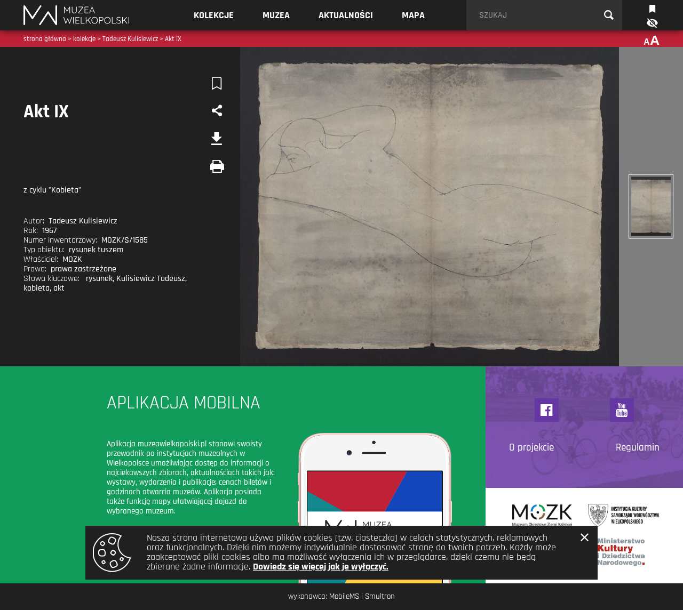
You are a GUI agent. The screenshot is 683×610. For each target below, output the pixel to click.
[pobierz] (216, 138)
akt (59, 288)
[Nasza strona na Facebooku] (547, 410)
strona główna (44, 39)
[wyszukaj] (608, 15)
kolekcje (84, 39)
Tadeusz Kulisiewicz (130, 39)
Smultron (380, 596)
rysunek (99, 278)
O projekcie (531, 448)
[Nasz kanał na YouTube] (622, 410)
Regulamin (638, 448)
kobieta (36, 288)
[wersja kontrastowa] (651, 23)
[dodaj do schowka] (216, 83)
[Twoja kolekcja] (652, 7)
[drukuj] (216, 166)
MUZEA (276, 15)
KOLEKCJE (214, 15)
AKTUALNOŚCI (346, 15)
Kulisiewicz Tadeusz (150, 278)
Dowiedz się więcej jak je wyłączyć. (320, 566)
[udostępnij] (216, 111)
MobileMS (344, 596)
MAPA (413, 15)
